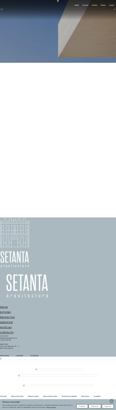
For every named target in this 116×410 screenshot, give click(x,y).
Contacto (111, 5)
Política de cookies (51, 407)
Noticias (103, 5)
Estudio (77, 5)
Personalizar (82, 406)
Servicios (94, 5)
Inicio (4, 307)
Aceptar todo (107, 406)
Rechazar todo (95, 406)
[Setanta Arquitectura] (58, 1)
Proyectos (85, 5)
